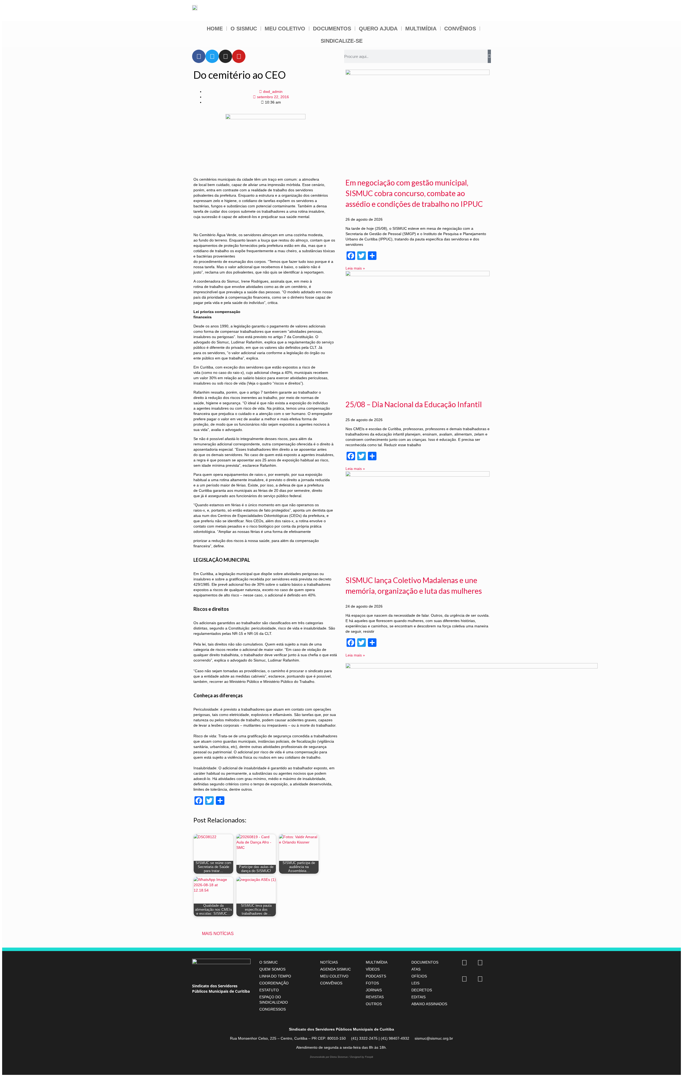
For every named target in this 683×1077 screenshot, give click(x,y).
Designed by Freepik (361, 1057)
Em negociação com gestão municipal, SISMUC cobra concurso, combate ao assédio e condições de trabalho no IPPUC (414, 193)
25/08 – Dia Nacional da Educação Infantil (414, 404)
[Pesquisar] (489, 56)
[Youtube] (238, 56)
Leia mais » (355, 268)
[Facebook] (198, 56)
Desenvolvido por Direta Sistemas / (330, 1057)
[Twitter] (212, 56)
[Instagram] (225, 56)
